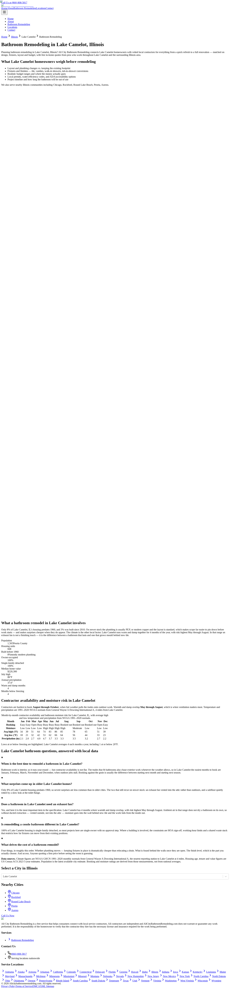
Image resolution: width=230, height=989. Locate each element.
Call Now (10, 99)
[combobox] (3, 876)
